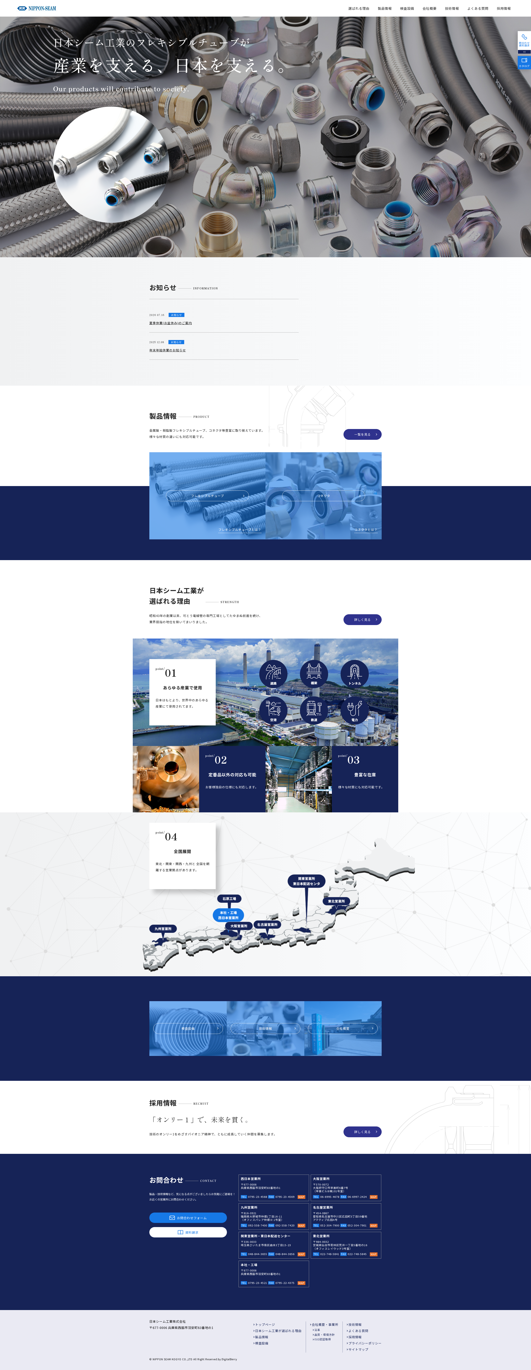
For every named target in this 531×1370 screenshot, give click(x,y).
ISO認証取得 (322, 1339)
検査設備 (407, 8)
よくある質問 (477, 8)
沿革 (317, 1330)
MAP (301, 1197)
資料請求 (192, 1232)
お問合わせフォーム (192, 1218)
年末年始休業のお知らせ (167, 350)
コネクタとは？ (366, 529)
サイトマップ (358, 1349)
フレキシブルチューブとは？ (239, 529)
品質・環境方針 (324, 1335)
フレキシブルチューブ (207, 496)
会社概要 (430, 8)
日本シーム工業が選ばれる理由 (278, 1331)
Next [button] (522, 137)
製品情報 (385, 8)
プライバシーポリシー (365, 1343)
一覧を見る (362, 434)
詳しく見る (362, 619)
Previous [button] (8, 137)
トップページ (265, 1324)
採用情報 (504, 8)
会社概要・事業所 (325, 1324)
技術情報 (452, 8)
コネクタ (323, 496)
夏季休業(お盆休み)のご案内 (170, 323)
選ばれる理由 (358, 8)
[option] (265, 137)
